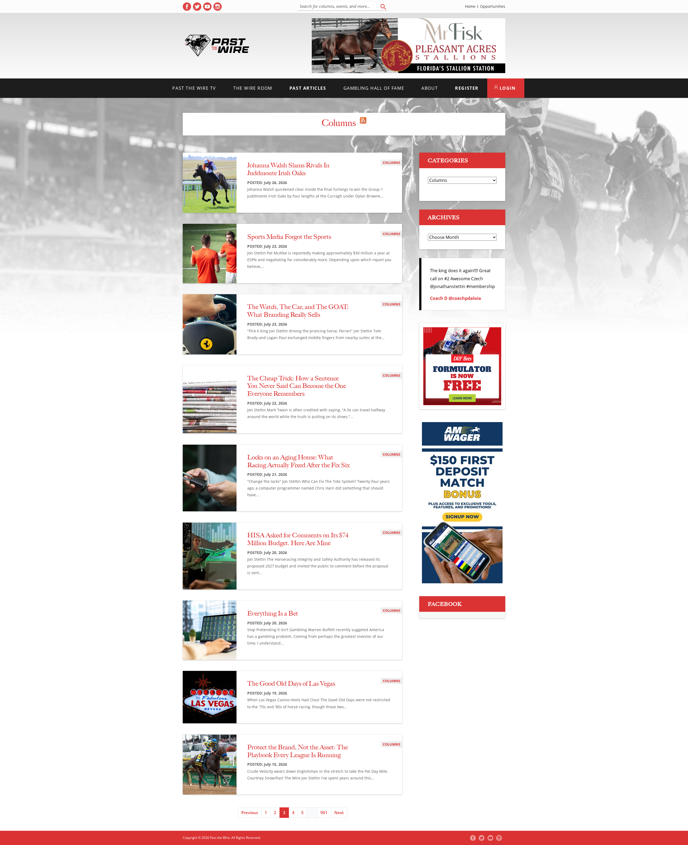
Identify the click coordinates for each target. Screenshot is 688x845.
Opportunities (492, 6)
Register (467, 88)
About (429, 88)
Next (339, 812)
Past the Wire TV (194, 88)
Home (470, 6)
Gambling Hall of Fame (373, 88)
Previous (249, 812)
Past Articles (307, 88)
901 (324, 812)
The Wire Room (252, 88)
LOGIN (507, 88)
